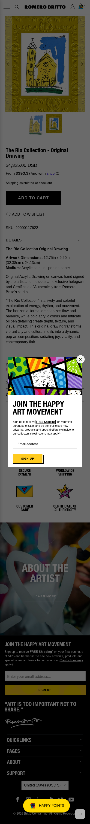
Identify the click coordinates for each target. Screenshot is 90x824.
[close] (80, 359)
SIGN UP (27, 458)
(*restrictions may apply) (45, 433)
